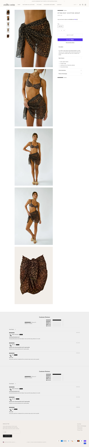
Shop (19, 4)
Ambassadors (79, 428)
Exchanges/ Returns (49, 4)
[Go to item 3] (8, 24)
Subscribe (7, 435)
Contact (59, 4)
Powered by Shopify (41, 442)
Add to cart (70, 35)
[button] (60, 10)
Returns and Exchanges (81, 426)
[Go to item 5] (8, 36)
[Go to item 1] (8, 12)
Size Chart (79, 424)
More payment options (70, 42)
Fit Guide (39, 4)
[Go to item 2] (8, 18)
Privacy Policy (79, 430)
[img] (11, 332)
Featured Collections (28, 4)
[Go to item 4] (8, 30)
